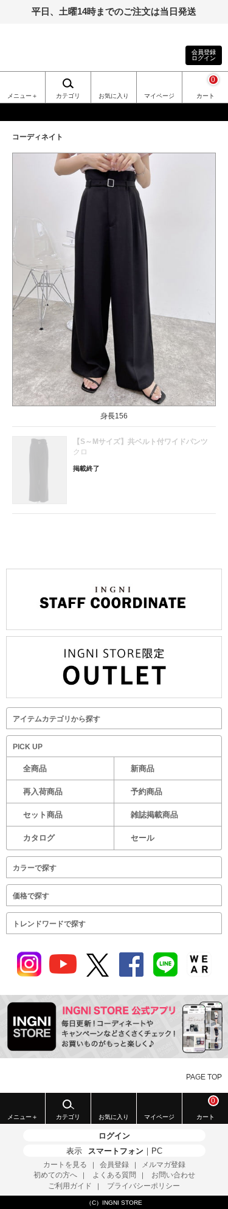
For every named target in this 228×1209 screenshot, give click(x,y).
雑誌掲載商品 (154, 814)
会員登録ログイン (204, 55)
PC (156, 1150)
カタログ (39, 837)
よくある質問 (114, 1175)
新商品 (142, 768)
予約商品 (146, 791)
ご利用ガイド (70, 1186)
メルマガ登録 (163, 1164)
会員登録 (114, 1164)
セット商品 (43, 814)
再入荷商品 (43, 791)
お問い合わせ (173, 1175)
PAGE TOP (204, 1077)
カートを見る (65, 1164)
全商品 (35, 768)
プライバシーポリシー (143, 1186)
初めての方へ (55, 1175)
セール (142, 837)
